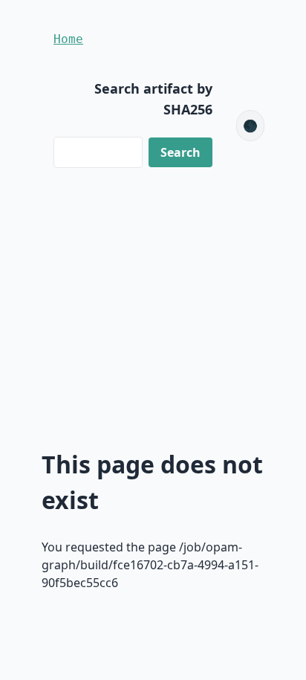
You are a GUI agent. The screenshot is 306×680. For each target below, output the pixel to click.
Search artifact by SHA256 (153, 99)
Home (68, 39)
